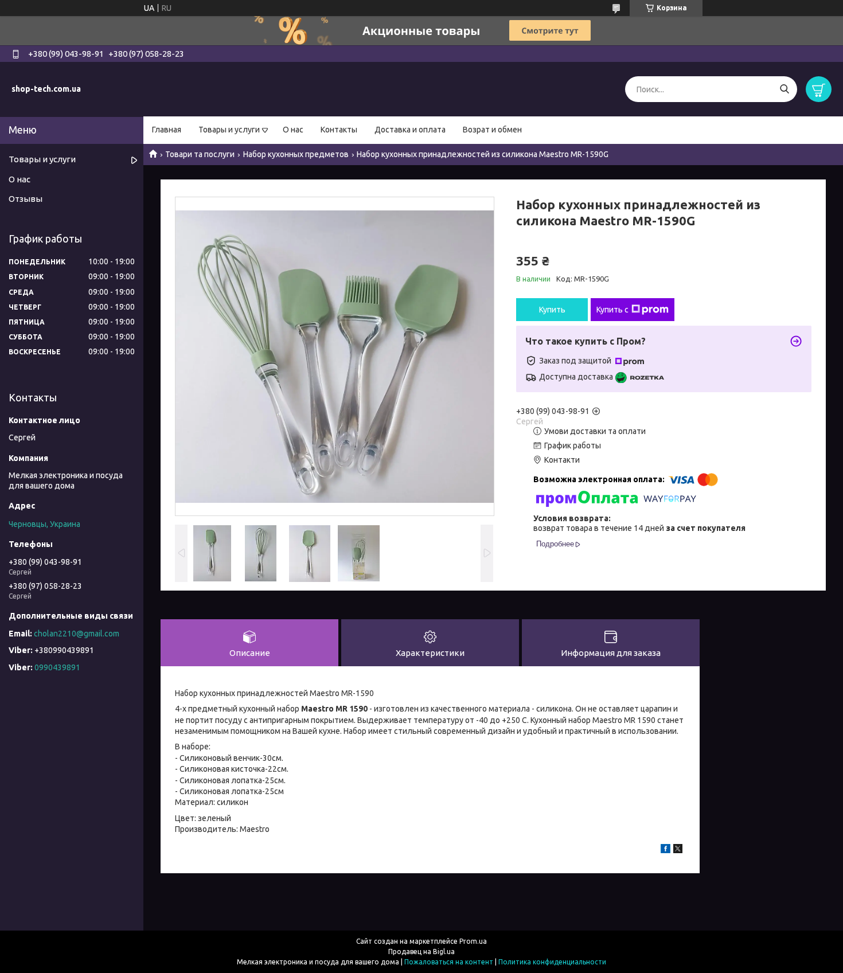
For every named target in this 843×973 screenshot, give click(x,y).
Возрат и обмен (492, 129)
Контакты (339, 129)
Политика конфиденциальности (552, 962)
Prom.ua (473, 941)
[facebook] (665, 850)
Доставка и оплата (410, 129)
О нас (293, 129)
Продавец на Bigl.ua (421, 951)
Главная (166, 129)
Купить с (612, 309)
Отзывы (25, 199)
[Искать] (784, 89)
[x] (677, 850)
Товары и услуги (229, 129)
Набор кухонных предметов (296, 154)
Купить (552, 309)
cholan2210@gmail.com (76, 633)
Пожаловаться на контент (448, 962)
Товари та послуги (200, 154)
